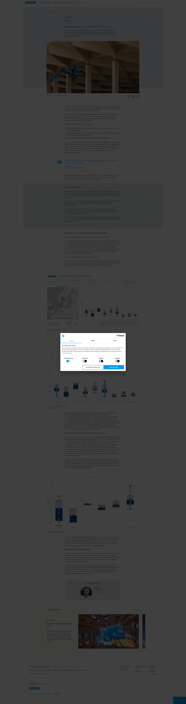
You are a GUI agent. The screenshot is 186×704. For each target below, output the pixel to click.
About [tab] (114, 340)
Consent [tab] (71, 340)
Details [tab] (93, 340)
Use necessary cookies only (93, 367)
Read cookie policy (67, 353)
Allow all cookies (113, 367)
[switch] (85, 361)
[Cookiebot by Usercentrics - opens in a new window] (117, 336)
